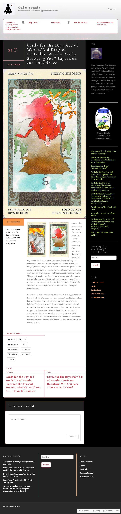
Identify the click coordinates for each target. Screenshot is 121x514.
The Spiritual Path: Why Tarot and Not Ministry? (103, 152)
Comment (72, 437)
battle (8, 232)
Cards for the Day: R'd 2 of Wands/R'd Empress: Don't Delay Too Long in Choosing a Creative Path (103, 175)
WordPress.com (97, 297)
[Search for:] (103, 258)
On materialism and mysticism (105, 23)
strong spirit (10, 243)
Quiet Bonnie (29, 7)
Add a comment (13, 65)
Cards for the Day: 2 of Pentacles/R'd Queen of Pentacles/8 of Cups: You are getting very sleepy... (103, 186)
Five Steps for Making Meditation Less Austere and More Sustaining (103, 159)
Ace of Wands (15, 229)
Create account (97, 282)
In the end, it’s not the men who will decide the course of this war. (18, 469)
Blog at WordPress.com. (11, 507)
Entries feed (96, 290)
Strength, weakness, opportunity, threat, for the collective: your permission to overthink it (17, 488)
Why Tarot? (33, 22)
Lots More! (55, 22)
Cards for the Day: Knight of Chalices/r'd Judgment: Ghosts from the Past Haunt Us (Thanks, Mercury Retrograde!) (102, 199)
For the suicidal (81, 22)
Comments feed (97, 294)
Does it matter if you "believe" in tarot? (99, 167)
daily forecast (13, 222)
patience (9, 238)
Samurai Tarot (11, 240)
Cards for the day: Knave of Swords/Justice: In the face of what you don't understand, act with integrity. (102, 224)
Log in (93, 286)
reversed (16, 238)
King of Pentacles (12, 235)
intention (14, 232)
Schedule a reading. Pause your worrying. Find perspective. (13, 25)
